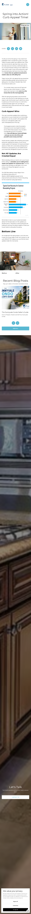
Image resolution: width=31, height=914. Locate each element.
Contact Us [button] (15, 797)
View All (15, 328)
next (17, 323)
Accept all (15, 909)
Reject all (15, 901)
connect (23, 237)
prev (13, 323)
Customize (15, 905)
